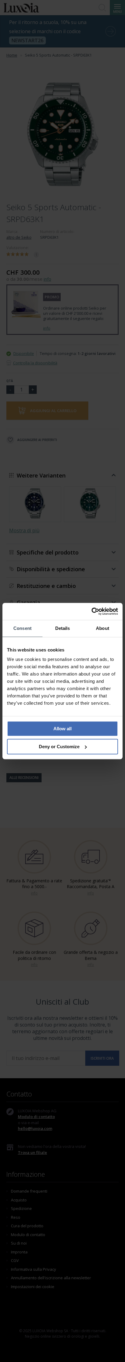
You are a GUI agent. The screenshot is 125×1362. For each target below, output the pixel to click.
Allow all (62, 728)
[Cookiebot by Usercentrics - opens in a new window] (91, 611)
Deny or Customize (59, 746)
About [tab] (102, 628)
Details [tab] (62, 628)
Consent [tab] (22, 628)
